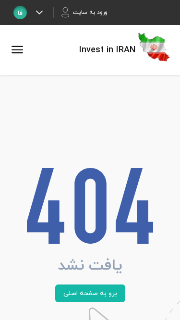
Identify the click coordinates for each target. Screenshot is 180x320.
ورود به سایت (90, 12)
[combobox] (20, 12)
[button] (39, 12)
